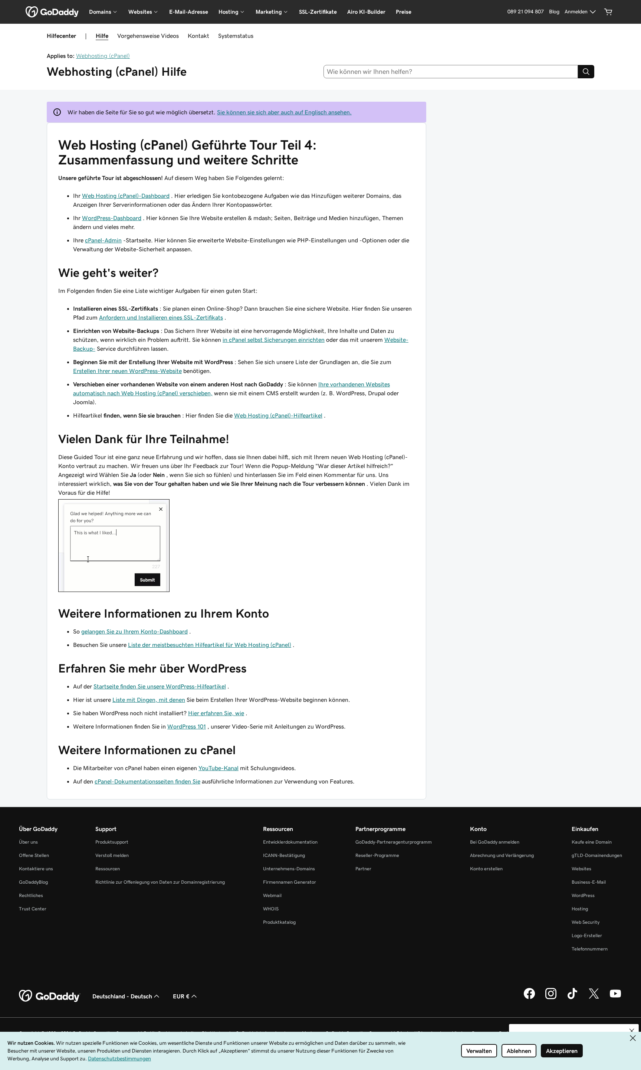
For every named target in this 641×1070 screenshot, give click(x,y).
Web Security (585, 922)
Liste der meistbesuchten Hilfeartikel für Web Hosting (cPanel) (209, 645)
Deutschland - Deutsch (122, 996)
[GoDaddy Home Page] (49, 996)
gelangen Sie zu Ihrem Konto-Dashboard (134, 631)
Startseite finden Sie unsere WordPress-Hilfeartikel (159, 686)
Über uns (28, 842)
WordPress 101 (186, 726)
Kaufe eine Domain (592, 842)
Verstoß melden (112, 855)
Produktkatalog (279, 922)
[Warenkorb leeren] (608, 12)
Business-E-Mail (589, 882)
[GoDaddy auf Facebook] (529, 998)
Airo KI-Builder (366, 11)
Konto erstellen (486, 868)
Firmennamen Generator (289, 882)
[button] (631, 1031)
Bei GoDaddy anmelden (494, 842)
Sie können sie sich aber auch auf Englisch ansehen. (284, 112)
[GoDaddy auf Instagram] (551, 998)
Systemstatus (235, 36)
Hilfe (102, 36)
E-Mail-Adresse (188, 11)
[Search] (586, 71)
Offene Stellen (34, 855)
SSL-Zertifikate (318, 11)
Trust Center (32, 908)
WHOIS (271, 908)
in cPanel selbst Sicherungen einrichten (274, 340)
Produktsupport (111, 842)
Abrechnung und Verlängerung (502, 855)
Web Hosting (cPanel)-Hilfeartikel (278, 415)
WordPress (583, 895)
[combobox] (451, 71)
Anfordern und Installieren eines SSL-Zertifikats (161, 317)
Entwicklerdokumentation (290, 842)
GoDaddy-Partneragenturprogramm (393, 842)
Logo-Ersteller (587, 935)
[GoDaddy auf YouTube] (615, 998)
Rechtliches (31, 895)
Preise (403, 11)
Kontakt (198, 36)
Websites (581, 868)
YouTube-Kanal (218, 768)
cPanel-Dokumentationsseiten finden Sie (147, 781)
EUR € (181, 996)
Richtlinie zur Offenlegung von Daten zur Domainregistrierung (160, 882)
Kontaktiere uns (36, 868)
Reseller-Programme (377, 855)
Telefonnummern (590, 948)
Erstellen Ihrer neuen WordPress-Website (127, 371)
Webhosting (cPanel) (103, 56)
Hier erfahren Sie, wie (216, 713)
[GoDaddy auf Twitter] (594, 998)
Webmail (272, 895)
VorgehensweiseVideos (148, 36)
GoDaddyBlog (33, 882)
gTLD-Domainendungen (597, 855)
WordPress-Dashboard (111, 218)
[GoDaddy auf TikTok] (572, 998)
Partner (363, 868)
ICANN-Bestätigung (284, 855)
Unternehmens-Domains (289, 868)
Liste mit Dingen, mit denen (148, 700)
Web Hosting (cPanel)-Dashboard (126, 196)
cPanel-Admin (103, 240)
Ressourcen (107, 868)
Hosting (580, 908)
